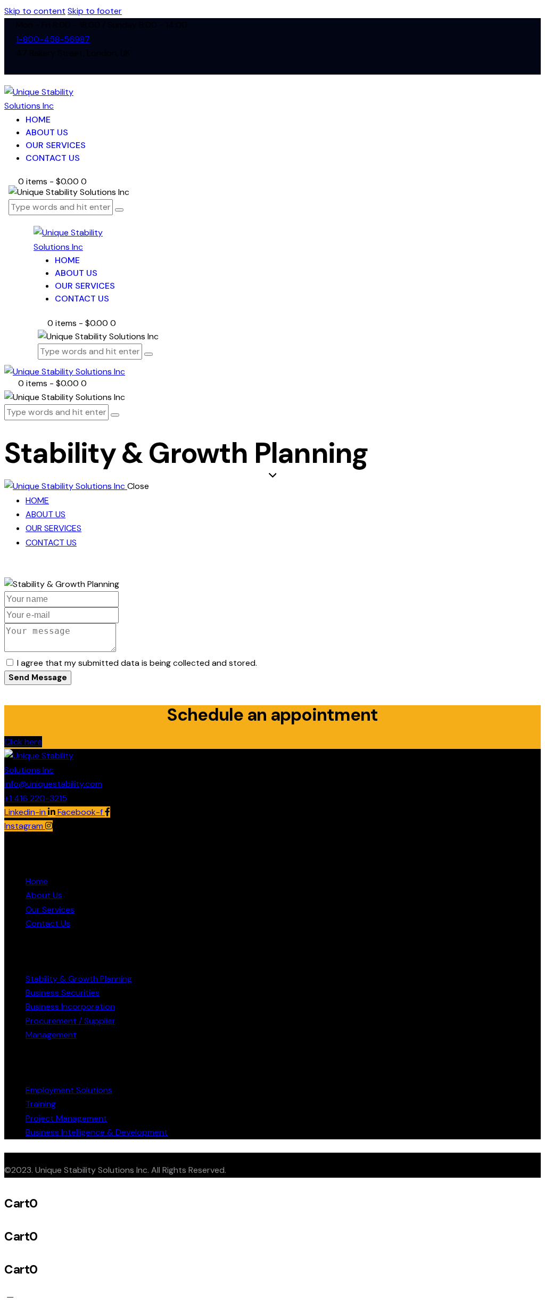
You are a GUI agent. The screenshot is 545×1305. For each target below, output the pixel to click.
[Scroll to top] (10, 1293)
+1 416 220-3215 (35, 798)
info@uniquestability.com (53, 783)
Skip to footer (95, 11)
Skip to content (34, 11)
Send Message (38, 677)
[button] (23, 741)
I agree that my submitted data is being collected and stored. (137, 662)
